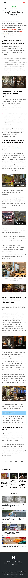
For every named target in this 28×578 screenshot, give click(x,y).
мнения (22, 461)
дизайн (5, 461)
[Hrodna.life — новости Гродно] (5, 2)
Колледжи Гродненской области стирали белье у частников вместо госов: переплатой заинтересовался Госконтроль (13, 505)
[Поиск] (20, 2)
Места (14, 6)
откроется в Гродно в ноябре (9, 29)
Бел (24, 2)
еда (11, 461)
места (16, 461)
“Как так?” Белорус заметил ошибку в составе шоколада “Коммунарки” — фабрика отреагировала (13, 545)
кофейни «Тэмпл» (16, 148)
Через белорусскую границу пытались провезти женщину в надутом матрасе (12, 533)
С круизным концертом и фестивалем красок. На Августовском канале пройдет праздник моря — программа (13, 519)
